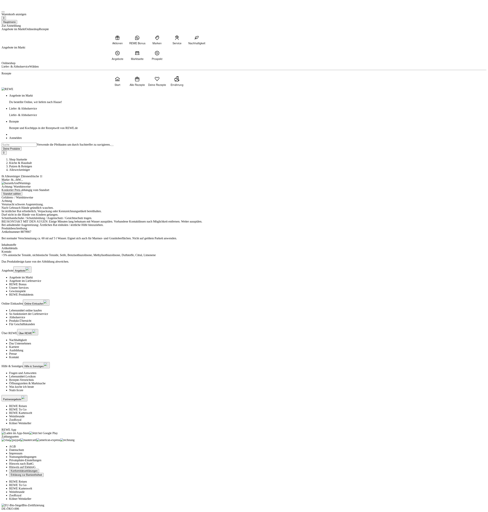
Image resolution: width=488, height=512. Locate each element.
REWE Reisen (18, 406)
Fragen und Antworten (22, 373)
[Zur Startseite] (14, 7)
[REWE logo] (7, 89)
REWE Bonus (17, 284)
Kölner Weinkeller (20, 423)
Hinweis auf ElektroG (22, 467)
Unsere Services (19, 287)
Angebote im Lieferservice (25, 280)
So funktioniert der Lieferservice (28, 313)
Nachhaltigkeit (18, 340)
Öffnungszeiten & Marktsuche (27, 383)
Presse (13, 353)
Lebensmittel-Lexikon (22, 376)
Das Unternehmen (20, 343)
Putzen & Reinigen (20, 166)
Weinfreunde (17, 416)
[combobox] (19, 145)
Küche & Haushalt (20, 162)
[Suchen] (112, 145)
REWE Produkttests (21, 294)
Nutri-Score (16, 390)
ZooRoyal (15, 419)
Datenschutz (16, 450)
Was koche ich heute (21, 386)
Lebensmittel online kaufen (25, 310)
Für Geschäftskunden (22, 324)
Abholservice (17, 317)
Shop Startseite (18, 159)
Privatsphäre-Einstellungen (25, 460)
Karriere (14, 346)
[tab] (244, 245)
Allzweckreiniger (19, 169)
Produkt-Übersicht (20, 320)
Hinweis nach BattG (21, 463)
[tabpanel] (244, 255)
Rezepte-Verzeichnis (21, 379)
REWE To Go (17, 409)
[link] (247, 99)
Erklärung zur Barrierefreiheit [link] (26, 474)
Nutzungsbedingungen (22, 456)
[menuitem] (117, 40)
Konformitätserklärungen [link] (24, 470)
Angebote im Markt (21, 277)
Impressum (15, 453)
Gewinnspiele (17, 291)
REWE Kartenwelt (20, 412)
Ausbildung (16, 350)
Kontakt (14, 357)
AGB (12, 446)
